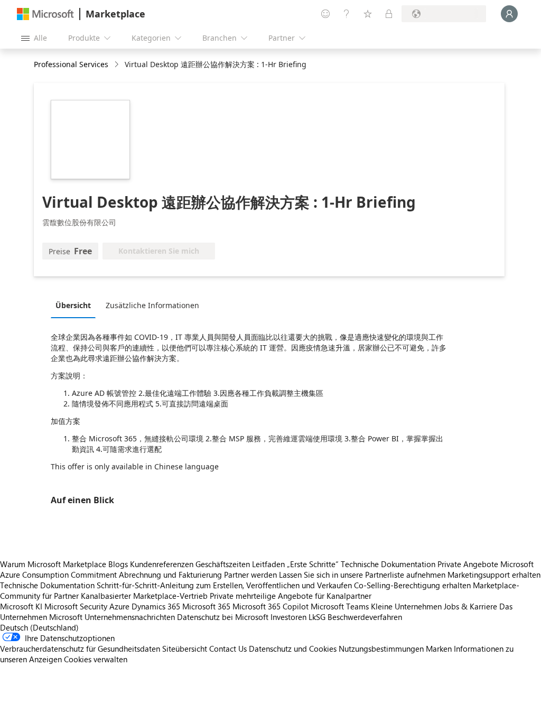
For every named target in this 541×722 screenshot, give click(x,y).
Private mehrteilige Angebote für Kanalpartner (290, 595)
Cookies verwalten (95, 659)
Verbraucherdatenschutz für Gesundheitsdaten (80, 648)
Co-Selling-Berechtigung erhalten (412, 585)
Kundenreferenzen (161, 564)
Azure (119, 606)
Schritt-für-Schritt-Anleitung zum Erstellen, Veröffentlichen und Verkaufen (224, 585)
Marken (439, 648)
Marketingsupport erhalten (493, 574)
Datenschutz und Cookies (293, 648)
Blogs (118, 564)
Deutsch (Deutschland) (39, 627)
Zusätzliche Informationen (152, 305)
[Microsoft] (45, 14)
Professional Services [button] (71, 64)
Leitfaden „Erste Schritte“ (295, 564)
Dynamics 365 (156, 606)
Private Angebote (467, 564)
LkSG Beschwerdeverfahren (355, 617)
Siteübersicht (184, 648)
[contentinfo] (118, 65)
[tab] (76, 305)
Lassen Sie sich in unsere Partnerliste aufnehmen (362, 574)
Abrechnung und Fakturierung (170, 574)
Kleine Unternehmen (406, 606)
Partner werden (250, 574)
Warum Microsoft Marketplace (53, 564)
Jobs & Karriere (470, 606)
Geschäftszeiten (222, 564)
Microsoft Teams (340, 606)
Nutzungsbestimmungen (381, 648)
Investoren (288, 617)
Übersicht (73, 305)
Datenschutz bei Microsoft (222, 617)
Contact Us (228, 648)
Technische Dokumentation (388, 564)
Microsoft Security (75, 606)
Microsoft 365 (206, 606)
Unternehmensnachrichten (130, 617)
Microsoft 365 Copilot (270, 606)
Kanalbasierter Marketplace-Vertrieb (144, 595)
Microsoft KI (21, 606)
